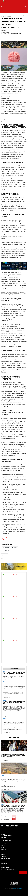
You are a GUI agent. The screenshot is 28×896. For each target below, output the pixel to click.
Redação (6, 32)
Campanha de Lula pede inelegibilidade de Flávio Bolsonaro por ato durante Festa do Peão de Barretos (14, 673)
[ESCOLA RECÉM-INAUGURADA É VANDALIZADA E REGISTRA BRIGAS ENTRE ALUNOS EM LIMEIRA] (14, 797)
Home (2, 15)
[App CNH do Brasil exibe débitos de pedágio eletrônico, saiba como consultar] (14, 768)
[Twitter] (6, 37)
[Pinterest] (9, 37)
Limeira (4, 700)
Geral (4, 671)
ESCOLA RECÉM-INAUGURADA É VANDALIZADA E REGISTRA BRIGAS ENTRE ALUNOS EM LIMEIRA (14, 702)
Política (7, 15)
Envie (23, 873)
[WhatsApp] (12, 37)
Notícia (4, 718)
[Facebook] (2, 37)
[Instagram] (4, 830)
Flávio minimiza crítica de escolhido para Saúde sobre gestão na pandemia (13, 720)
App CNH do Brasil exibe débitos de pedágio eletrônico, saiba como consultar (12, 684)
